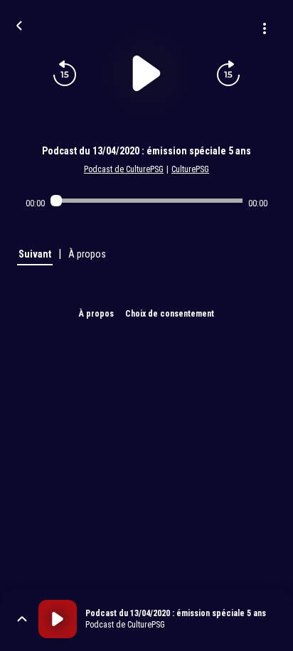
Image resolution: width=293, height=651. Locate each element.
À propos (96, 314)
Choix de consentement (169, 314)
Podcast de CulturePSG (124, 169)
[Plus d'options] (264, 28)
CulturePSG (190, 169)
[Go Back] (19, 24)
